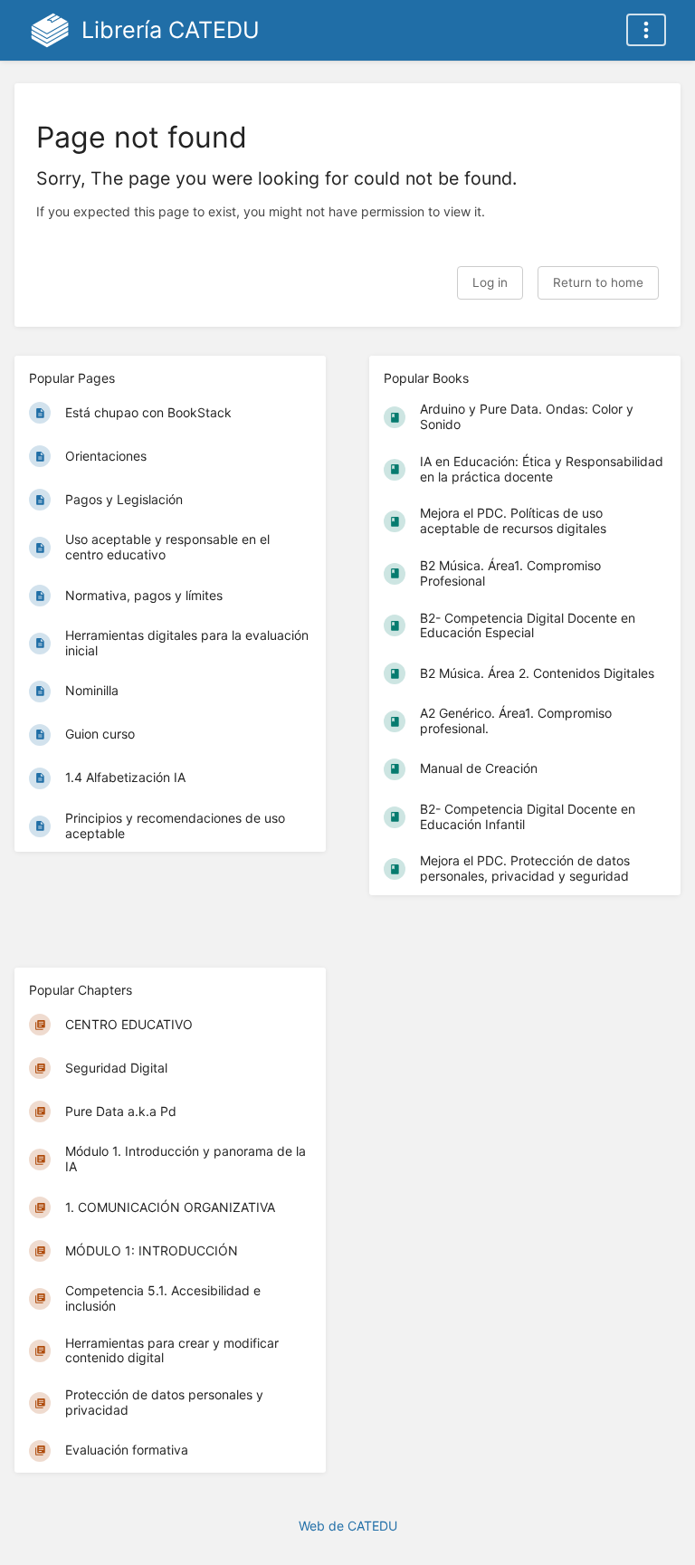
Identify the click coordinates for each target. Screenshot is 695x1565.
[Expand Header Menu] (646, 30)
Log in (490, 282)
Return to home (598, 282)
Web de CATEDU (348, 1525)
